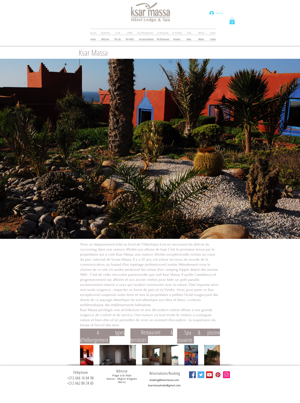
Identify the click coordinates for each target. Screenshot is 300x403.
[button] (232, 20)
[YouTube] (209, 374)
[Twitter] (201, 374)
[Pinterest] (218, 374)
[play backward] (84, 355)
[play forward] (215, 355)
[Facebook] (192, 374)
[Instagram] (226, 374)
